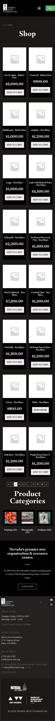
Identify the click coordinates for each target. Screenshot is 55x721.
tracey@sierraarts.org (14, 667)
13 (42, 484)
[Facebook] (51, 600)
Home (5, 25)
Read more (40, 410)
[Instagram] (51, 604)
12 (38, 484)
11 (33, 484)
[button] (39, 8)
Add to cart (14, 92)
